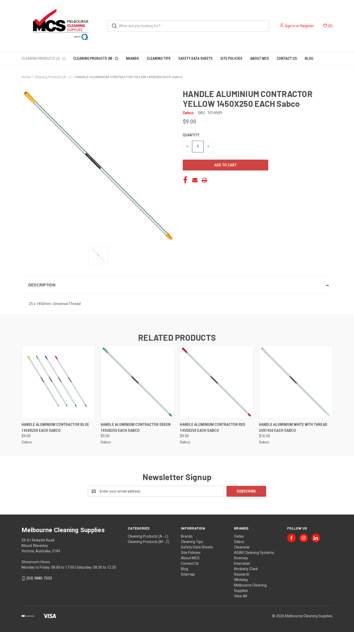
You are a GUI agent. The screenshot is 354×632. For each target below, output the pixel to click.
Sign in (290, 26)
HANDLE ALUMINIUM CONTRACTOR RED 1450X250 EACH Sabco (212, 427)
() (329, 26)
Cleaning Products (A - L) (44, 58)
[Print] (204, 180)
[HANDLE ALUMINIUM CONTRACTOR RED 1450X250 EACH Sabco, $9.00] (216, 382)
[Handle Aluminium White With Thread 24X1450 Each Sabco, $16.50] (295, 382)
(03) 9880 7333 (39, 578)
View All (240, 596)
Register (307, 26)
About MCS (259, 58)
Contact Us (287, 58)
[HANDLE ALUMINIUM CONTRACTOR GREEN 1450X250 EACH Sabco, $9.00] (137, 382)
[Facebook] (185, 180)
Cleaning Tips (159, 58)
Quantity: (191, 135)
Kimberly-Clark (246, 569)
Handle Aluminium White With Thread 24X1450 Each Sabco (293, 427)
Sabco (239, 542)
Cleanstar (242, 547)
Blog (309, 58)
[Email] (194, 180)
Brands (132, 58)
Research (242, 574)
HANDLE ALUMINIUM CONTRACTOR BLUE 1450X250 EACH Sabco (55, 427)
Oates (239, 536)
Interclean (242, 563)
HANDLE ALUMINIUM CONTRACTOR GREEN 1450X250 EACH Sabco (136, 427)
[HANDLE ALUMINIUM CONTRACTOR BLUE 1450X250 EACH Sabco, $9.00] (58, 382)
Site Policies (231, 58)
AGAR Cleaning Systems (254, 553)
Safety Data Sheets (195, 58)
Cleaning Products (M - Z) (95, 58)
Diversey (241, 558)
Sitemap (188, 574)
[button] (177, 285)
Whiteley (241, 580)
